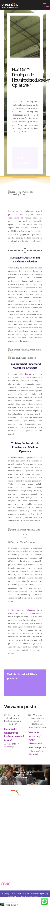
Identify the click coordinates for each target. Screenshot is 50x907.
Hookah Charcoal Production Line (13, 852)
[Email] (9, 690)
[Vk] (40, 686)
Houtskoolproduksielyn (10, 848)
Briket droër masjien (34, 840)
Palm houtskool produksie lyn (13, 843)
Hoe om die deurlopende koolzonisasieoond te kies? (13, 720)
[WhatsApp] (25, 686)
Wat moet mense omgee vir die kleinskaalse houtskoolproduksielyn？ (37, 721)
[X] (14, 686)
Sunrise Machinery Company (21, 610)
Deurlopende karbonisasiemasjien (37, 835)
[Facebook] (9, 686)
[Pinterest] (35, 686)
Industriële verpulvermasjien (37, 849)
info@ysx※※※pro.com (15, 871)
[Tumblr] (30, 686)
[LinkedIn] (20, 686)
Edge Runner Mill (32, 844)
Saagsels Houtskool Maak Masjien (13, 838)
